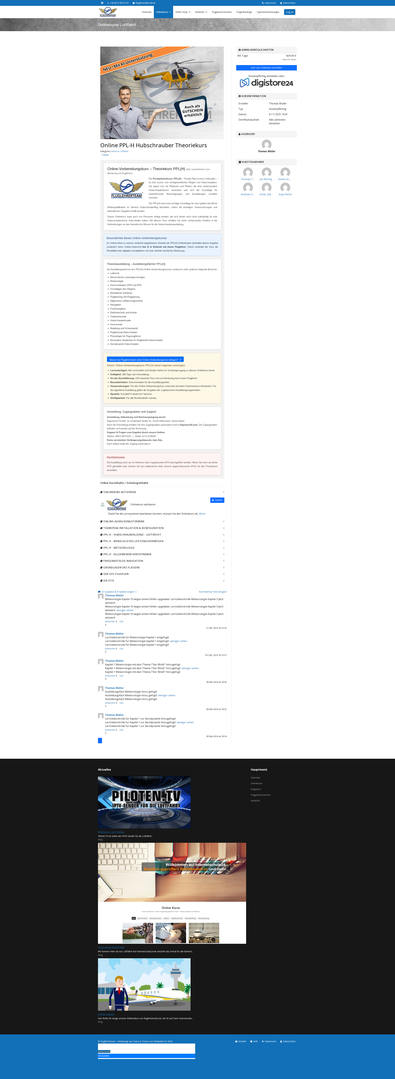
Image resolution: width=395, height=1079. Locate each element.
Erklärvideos (106, 1014)
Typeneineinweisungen (268, 11)
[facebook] (102, 2)
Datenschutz (289, 2)
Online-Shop (181, 11)
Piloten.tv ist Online (111, 832)
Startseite (147, 11)
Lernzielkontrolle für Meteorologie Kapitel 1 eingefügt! (137, 644)
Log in (289, 12)
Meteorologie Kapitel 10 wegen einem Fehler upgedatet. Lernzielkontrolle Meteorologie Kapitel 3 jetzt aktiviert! (164, 615)
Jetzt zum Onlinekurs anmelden (266, 67)
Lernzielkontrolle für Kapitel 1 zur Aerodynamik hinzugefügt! (140, 726)
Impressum (270, 2)
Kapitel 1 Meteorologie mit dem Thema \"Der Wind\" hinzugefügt (142, 672)
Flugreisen (256, 789)
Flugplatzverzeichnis (222, 11)
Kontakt (242, 1041)
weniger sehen (124, 610)
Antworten (110, 621)
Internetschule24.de (111, 947)
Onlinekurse (162, 11)
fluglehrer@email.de (145, 2)
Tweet (105, 155)
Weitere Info (104, 1051)
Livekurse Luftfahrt (119, 151)
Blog (100, 839)
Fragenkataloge (244, 11)
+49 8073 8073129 (119, 2)
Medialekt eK (160, 1041)
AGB (255, 1041)
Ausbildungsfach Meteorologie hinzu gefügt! (131, 699)
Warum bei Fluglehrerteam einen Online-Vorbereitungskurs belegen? (144, 360)
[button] (100, 740)
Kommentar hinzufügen (213, 591)
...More (201, 513)
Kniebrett (199, 11)
